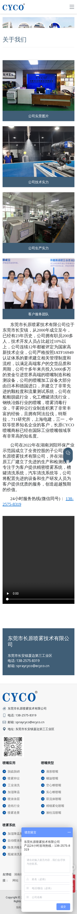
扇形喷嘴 (52, 771)
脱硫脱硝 (14, 771)
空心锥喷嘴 (53, 785)
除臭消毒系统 (17, 847)
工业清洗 (14, 785)
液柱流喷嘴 (53, 812)
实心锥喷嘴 (53, 792)
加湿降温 (14, 792)
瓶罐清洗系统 (17, 854)
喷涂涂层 (14, 799)
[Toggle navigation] (71, 7)
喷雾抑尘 (14, 778)
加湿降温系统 (17, 833)
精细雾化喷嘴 (55, 806)
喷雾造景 (14, 812)
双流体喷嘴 (53, 799)
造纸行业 (14, 806)
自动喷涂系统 (17, 840)
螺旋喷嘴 (52, 778)
